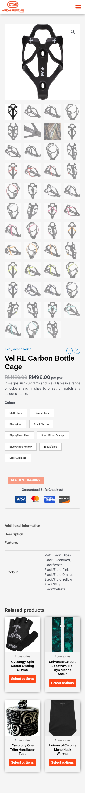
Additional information (22, 526)
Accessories (22, 349)
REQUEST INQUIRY (26, 480)
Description (14, 534)
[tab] (42, 526)
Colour (10, 403)
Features (12, 542)
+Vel (8, 349)
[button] (78, 7)
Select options (22, 678)
